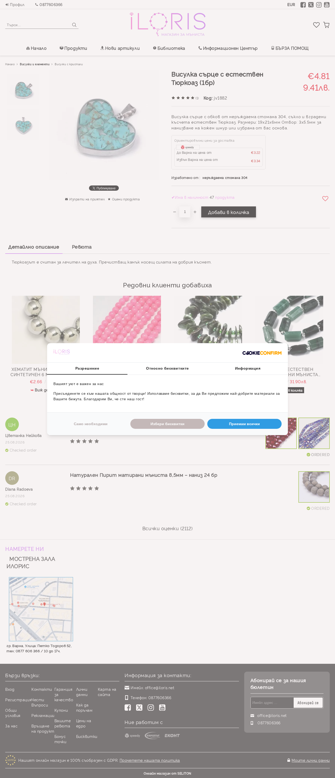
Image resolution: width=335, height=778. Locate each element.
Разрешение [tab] (87, 368)
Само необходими (91, 424)
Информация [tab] (248, 368)
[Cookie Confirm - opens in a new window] (262, 352)
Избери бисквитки (167, 424)
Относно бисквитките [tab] (167, 368)
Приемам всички (244, 424)
